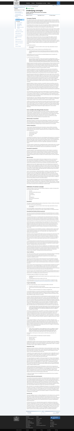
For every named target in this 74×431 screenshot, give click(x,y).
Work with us (38, 419)
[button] (58, 3)
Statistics (28, 3)
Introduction (29, 412)
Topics (27, 419)
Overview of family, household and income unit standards (23, 6)
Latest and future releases (29, 418)
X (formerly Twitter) (54, 424)
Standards (21, 5)
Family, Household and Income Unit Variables (30, 5)
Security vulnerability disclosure (41, 425)
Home (15, 5)
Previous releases (52, 15)
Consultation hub (38, 423)
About (49, 3)
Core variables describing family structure (19, 25)
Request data (28, 426)
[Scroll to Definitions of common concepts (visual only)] (44, 186)
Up (43, 412)
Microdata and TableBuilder (30, 423)
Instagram (52, 423)
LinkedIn (52, 425)
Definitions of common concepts (20, 28)
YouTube (52, 426)
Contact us (38, 424)
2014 (38, 5)
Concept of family (19, 22)
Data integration (28, 425)
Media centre (38, 420)
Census (33, 3)
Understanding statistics (29, 427)
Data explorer (28, 424)
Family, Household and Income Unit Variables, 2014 (19, 12)
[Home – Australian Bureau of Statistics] (16, 418)
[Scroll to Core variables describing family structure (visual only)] (49, 109)
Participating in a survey (41, 3)
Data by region (28, 420)
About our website (39, 418)
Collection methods (56, 412)
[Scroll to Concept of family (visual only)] (36, 18)
